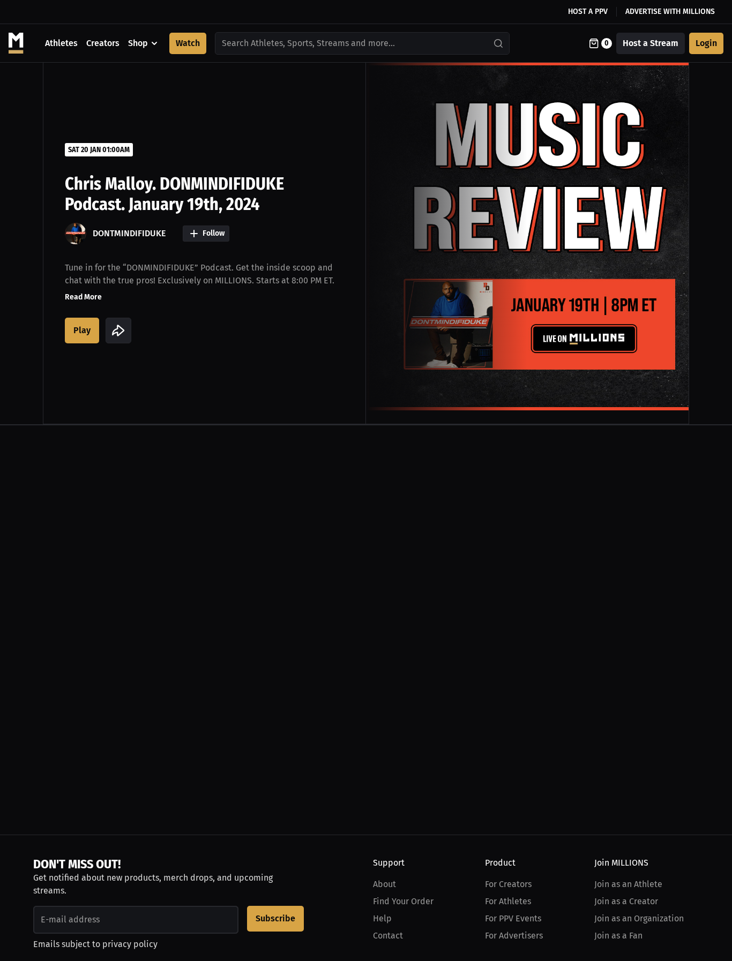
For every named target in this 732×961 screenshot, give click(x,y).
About (384, 884)
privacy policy (130, 944)
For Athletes (508, 901)
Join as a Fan (618, 935)
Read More (83, 297)
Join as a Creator (626, 901)
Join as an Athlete (628, 884)
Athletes (61, 43)
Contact (388, 935)
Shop (138, 43)
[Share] (118, 330)
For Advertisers (514, 935)
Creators (102, 43)
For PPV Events (513, 918)
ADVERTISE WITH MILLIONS (670, 11)
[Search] (499, 43)
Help (382, 918)
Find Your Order (403, 901)
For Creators (508, 884)
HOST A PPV (588, 11)
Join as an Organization (639, 918)
